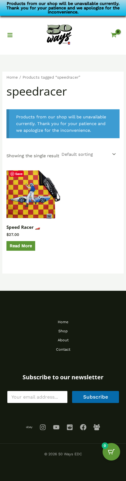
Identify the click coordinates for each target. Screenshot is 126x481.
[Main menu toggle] (10, 35)
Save (19, 174)
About (63, 340)
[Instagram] (43, 427)
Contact (63, 349)
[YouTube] (56, 427)
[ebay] (29, 427)
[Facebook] (83, 427)
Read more (21, 245)
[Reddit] (70, 427)
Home (12, 77)
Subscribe (95, 397)
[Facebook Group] (96, 427)
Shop (63, 331)
